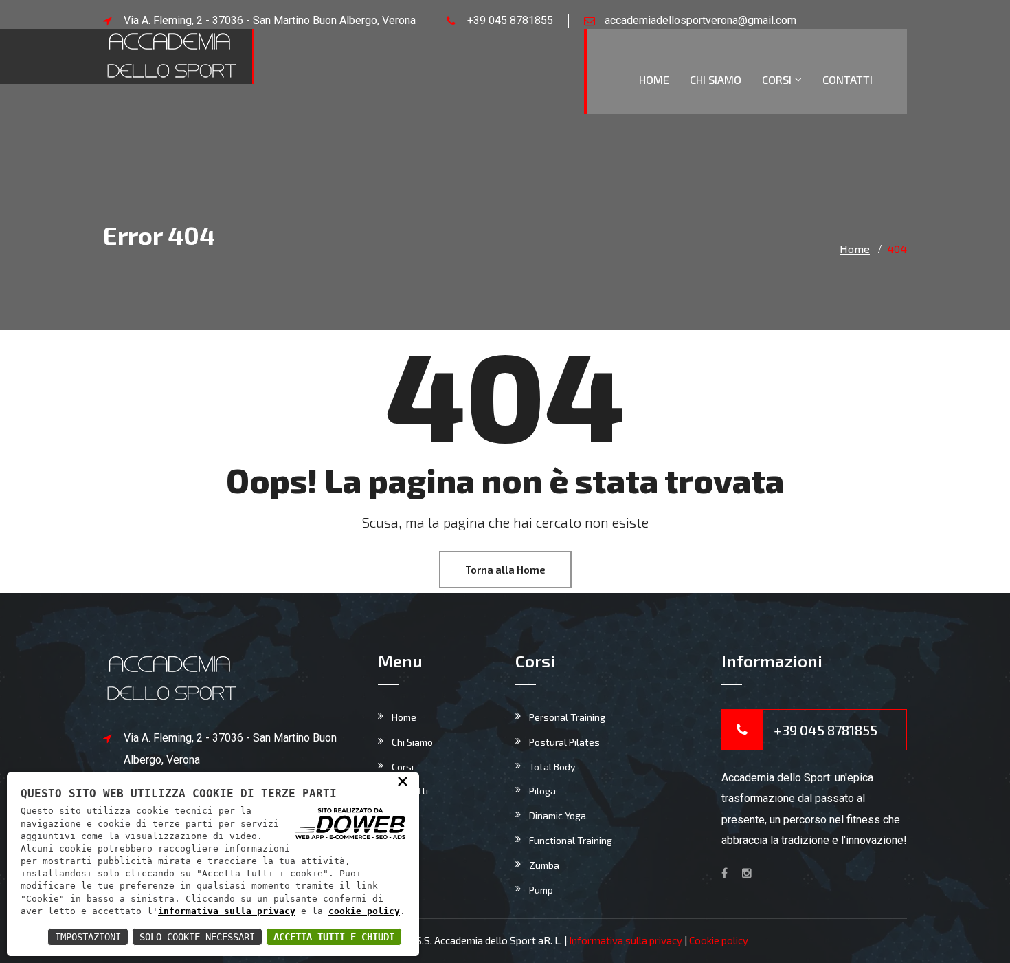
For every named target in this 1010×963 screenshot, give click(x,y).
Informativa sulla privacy (625, 940)
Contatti (847, 79)
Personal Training (567, 717)
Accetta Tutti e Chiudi (333, 936)
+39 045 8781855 (510, 20)
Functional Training (570, 840)
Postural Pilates (564, 742)
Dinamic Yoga (557, 815)
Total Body (552, 766)
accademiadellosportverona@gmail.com (700, 20)
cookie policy (364, 911)
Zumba (544, 865)
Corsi (777, 79)
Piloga (542, 791)
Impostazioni (88, 936)
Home (654, 79)
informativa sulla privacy (226, 911)
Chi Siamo (715, 79)
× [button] (402, 780)
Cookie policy (718, 940)
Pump (541, 890)
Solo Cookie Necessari (197, 936)
